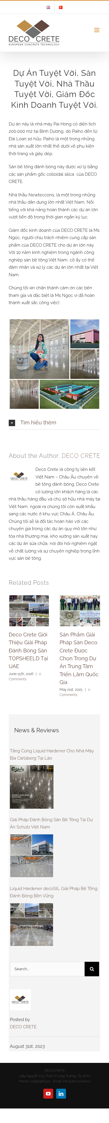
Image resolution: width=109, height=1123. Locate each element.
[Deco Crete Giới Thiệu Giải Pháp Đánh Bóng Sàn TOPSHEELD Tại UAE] (29, 610)
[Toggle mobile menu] (97, 30)
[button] (54, 422)
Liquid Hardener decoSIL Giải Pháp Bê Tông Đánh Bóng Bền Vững (53, 892)
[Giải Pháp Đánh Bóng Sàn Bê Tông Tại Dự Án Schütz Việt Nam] (31, 856)
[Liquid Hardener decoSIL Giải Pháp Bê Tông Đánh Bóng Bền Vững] (31, 924)
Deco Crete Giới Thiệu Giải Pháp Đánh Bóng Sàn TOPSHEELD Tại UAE (28, 650)
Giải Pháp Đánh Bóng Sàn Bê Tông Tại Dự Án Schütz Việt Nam (51, 823)
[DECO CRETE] (20, 992)
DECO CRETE (81, 455)
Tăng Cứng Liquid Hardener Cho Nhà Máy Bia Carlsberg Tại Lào (52, 754)
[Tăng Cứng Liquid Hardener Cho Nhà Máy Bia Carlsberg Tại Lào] (31, 787)
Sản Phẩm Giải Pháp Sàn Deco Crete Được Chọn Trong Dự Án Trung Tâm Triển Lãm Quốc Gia (79, 658)
